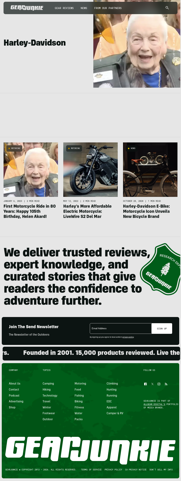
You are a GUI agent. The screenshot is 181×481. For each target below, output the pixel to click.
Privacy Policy (113, 469)
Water (78, 413)
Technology (50, 395)
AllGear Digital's (154, 404)
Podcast (14, 395)
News (84, 8)
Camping (48, 383)
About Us (14, 383)
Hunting (111, 389)
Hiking (47, 389)
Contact (14, 389)
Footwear (49, 413)
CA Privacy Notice (136, 469)
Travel (46, 401)
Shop (12, 407)
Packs (79, 419)
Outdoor (48, 419)
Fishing (79, 395)
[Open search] (167, 8)
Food (78, 389)
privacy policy (128, 337)
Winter (47, 407)
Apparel (112, 407)
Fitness (79, 407)
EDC (109, 401)
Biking (79, 401)
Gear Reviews (64, 8)
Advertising (16, 401)
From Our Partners (108, 8)
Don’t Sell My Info (161, 469)
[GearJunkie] (27, 8)
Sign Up (162, 328)
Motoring (15, 148)
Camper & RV (115, 413)
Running (112, 395)
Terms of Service (91, 469)
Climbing (112, 383)
